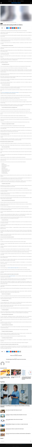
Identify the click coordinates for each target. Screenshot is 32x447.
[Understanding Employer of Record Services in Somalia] (2, 420)
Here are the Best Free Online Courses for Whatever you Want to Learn (5, 378)
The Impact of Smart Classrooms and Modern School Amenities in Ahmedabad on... (18, 433)
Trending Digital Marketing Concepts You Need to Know (16, 359)
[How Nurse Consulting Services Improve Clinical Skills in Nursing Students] (16, 394)
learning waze (16, 3)
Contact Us (14, 446)
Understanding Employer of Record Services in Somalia (14, 419)
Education (1, 23)
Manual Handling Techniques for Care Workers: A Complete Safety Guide (17, 424)
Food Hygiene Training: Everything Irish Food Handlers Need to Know (16, 414)
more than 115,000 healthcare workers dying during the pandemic (10, 92)
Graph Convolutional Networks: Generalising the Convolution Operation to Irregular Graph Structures (26, 378)
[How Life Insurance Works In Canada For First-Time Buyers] (2, 429)
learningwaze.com (24, 444)
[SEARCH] (31, 441)
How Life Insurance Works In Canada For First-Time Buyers (15, 428)
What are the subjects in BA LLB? (16, 355)
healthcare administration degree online (13, 267)
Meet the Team (17, 446)
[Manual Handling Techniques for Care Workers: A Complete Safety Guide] (2, 425)
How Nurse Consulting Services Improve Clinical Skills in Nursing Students (15, 406)
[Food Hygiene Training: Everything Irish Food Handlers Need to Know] (2, 415)
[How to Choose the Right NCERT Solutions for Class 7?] (2, 411)
